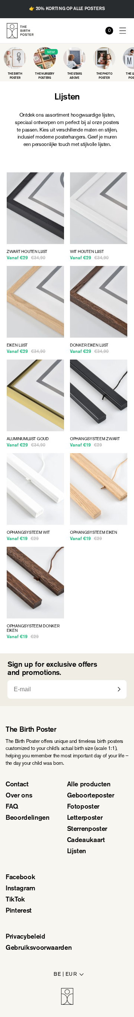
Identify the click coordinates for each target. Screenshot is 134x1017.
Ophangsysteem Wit (28, 532)
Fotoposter (83, 807)
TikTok (15, 900)
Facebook (20, 877)
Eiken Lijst (17, 345)
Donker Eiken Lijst (89, 345)
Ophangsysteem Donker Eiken (33, 628)
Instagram (20, 889)
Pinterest (19, 911)
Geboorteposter (90, 796)
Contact (17, 785)
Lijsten (76, 851)
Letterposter (85, 818)
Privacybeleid (25, 937)
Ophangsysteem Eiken (93, 532)
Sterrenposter (87, 829)
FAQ (12, 807)
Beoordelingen (27, 818)
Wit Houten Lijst (87, 252)
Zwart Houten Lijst (27, 252)
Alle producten (89, 785)
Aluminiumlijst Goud (28, 439)
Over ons (19, 796)
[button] (123, 30)
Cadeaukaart (86, 840)
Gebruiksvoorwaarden (38, 948)
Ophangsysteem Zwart (95, 439)
